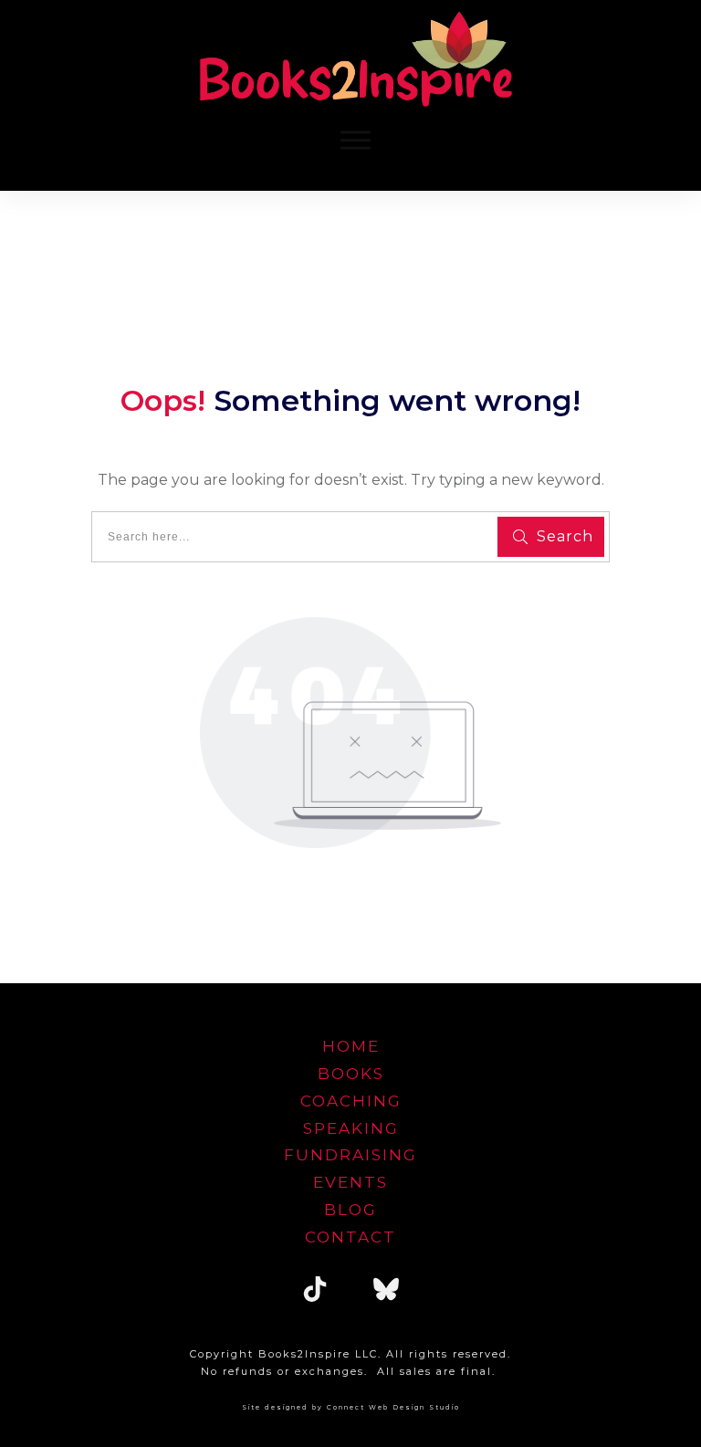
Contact (350, 1237)
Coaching (351, 1101)
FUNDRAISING (350, 1155)
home (351, 1046)
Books (351, 1073)
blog (350, 1210)
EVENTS (350, 1182)
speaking (351, 1128)
